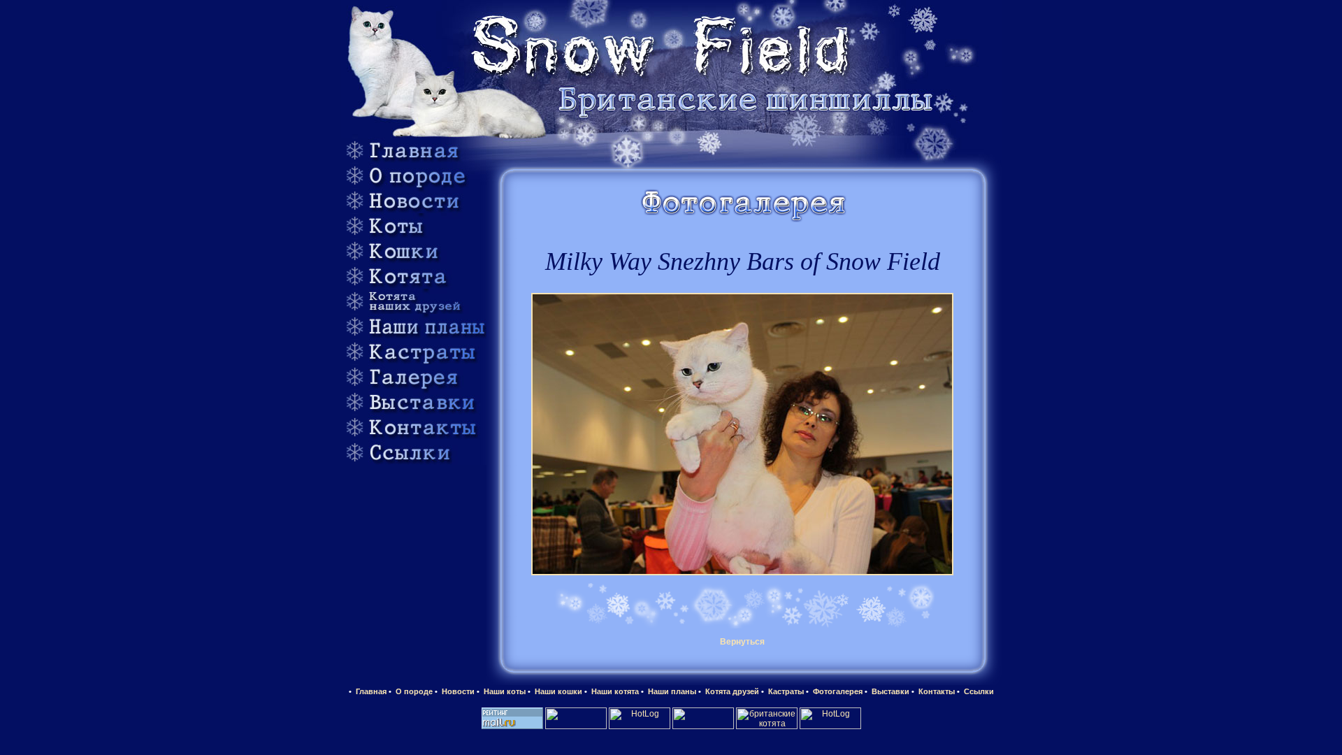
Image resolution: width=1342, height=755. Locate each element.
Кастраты (785, 691)
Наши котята (614, 691)
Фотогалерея (837, 691)
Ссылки (978, 691)
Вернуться (742, 642)
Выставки (889, 691)
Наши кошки (557, 691)
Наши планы (671, 691)
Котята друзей (731, 691)
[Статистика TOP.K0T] (703, 726)
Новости (457, 691)
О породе (413, 691)
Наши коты (504, 691)
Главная (370, 691)
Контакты (935, 691)
